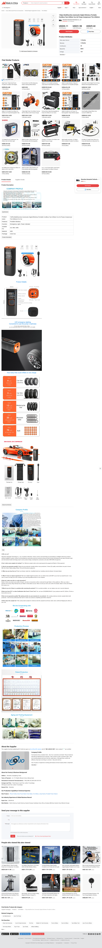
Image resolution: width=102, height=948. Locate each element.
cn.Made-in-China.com (65, 940)
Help (74, 7)
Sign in (99, 4)
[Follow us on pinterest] (97, 934)
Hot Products (20, 938)
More (2, 929)
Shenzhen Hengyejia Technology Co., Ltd (72, 19)
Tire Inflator (44, 10)
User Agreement (59, 942)
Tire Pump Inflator (7, 926)
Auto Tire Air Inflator (87, 923)
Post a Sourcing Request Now (43, 836)
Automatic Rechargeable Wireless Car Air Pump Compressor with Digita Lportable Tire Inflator (50, 895)
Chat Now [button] (91, 31)
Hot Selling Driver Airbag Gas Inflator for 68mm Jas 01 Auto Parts (11, 168)
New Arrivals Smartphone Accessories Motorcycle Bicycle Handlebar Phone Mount (91, 867)
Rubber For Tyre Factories (42, 923)
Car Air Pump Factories (20, 923)
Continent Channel (68, 938)
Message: (7, 823)
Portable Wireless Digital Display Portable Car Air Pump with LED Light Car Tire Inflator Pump (50, 867)
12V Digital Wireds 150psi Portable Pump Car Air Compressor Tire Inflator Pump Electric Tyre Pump (10, 867)
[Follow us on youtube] (95, 934)
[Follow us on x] (91, 934)
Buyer (66, 7)
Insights (82, 938)
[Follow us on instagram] (93, 934)
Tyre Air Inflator (64, 923)
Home (2, 10)
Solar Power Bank (21, 794)
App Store (5, 934)
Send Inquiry (69, 31)
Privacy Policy (74, 942)
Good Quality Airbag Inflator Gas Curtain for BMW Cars (89, 111)
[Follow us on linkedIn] (100, 934)
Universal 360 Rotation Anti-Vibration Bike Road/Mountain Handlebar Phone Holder (10, 895)
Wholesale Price (60, 938)
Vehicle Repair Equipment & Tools (32, 10)
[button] (62, 3)
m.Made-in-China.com (54, 940)
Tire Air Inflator (54, 923)
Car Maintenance (7, 916)
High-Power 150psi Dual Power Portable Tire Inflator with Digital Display (9, 84)
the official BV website (35, 749)
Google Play (14, 934)
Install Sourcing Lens (39, 934)
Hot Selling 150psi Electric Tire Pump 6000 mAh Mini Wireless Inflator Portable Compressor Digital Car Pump (31, 867)
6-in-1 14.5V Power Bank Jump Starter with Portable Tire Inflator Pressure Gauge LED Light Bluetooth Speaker (51, 168)
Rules (99, 7)
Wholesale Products (51, 938)
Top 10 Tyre (17, 926)
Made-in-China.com (45, 940)
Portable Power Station (52, 794)
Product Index (76, 938)
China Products (28, 938)
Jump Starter (42, 794)
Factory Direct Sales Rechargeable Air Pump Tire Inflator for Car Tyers (50, 111)
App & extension (82, 7)
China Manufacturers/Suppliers (39, 938)
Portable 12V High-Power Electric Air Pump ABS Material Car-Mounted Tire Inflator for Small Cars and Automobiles (91, 140)
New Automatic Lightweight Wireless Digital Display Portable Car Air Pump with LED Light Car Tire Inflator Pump (70, 867)
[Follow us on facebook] (89, 934)
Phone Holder (13, 794)
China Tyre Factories (7, 923)
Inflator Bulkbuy (35, 926)
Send (13, 836)
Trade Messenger (25, 934)
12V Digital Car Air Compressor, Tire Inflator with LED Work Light (10, 140)
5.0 (83, 181)
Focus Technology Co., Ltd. (40, 942)
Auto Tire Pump (17, 916)
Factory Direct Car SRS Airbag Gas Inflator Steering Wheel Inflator (30, 83)
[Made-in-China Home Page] (9, 3)
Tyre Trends (25, 926)
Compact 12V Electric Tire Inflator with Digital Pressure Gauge (51, 140)
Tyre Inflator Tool (75, 923)
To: (9, 819)
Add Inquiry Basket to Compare (29, 51)
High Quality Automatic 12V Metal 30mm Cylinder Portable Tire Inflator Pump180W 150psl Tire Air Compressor (71, 140)
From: (8, 816)
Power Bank (29, 794)
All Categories (7, 7)
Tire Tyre (31, 923)
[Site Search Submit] (67, 3)
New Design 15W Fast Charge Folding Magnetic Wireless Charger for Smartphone (30, 895)
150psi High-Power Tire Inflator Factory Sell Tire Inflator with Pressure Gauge (31, 111)
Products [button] (25, 3)
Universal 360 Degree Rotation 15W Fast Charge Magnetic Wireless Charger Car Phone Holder (91, 895)
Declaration (66, 942)
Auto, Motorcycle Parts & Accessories (14, 10)
